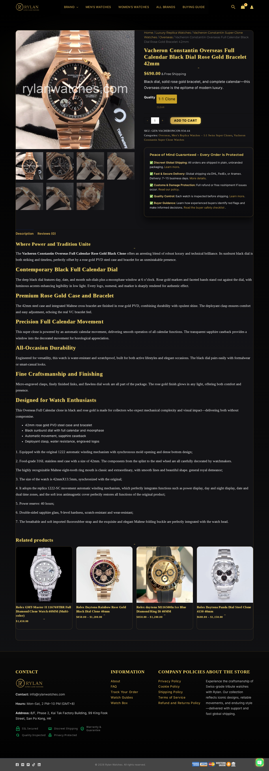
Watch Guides (122, 697)
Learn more (171, 167)
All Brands (165, 7)
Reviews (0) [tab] (47, 233)
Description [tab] (25, 233)
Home (148, 32)
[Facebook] (17, 764)
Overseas (166, 37)
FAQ (114, 686)
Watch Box (119, 703)
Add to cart (185, 120)
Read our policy (168, 189)
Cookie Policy (169, 686)
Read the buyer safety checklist (204, 207)
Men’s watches (98, 7)
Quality (149, 97)
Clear (160, 107)
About (115, 681)
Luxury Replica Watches (173, 32)
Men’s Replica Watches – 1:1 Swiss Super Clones (202, 135)
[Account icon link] (251, 7)
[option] (167, 99)
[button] (76, 7)
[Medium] (22, 764)
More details (198, 178)
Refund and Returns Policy (179, 703)
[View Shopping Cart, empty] (242, 7)
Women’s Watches (133, 7)
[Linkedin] (39, 764)
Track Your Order (124, 692)
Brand (69, 7)
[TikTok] (33, 764)
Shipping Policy (170, 692)
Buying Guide (194, 7)
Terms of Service (172, 697)
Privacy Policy (169, 681)
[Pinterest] (28, 764)
